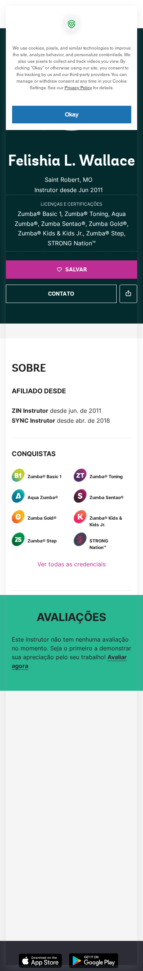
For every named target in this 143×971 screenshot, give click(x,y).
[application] (71, 485)
